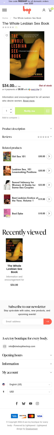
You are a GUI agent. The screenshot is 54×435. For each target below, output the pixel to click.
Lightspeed (30, 425)
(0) (16, 27)
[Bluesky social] (23, 403)
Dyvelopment (32, 429)
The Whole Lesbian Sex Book (27, 18)
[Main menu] (4, 10)
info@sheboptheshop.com (22, 346)
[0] (50, 10)
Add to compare (9, 118)
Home (5, 18)
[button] (27, 89)
